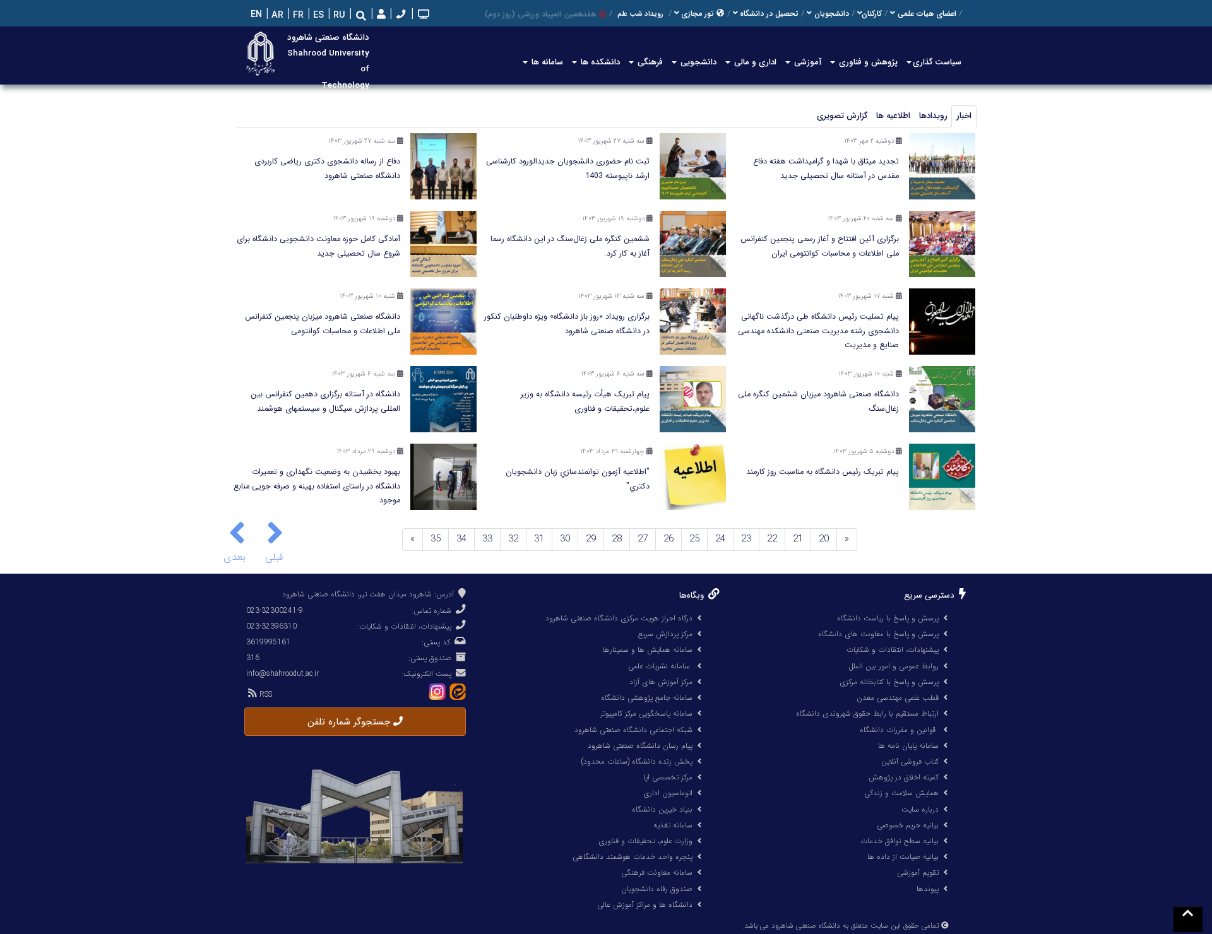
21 (798, 539)
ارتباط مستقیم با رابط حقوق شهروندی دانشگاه (867, 713)
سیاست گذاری (937, 62)
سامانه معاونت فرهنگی (656, 872)
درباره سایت (920, 809)
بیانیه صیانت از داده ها (903, 857)
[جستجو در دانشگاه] (361, 15)
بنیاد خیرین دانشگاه (662, 809)
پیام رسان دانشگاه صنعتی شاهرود (640, 746)
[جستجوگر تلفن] (399, 15)
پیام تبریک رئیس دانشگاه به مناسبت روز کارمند (822, 472)
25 (694, 539)
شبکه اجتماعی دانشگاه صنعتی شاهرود (633, 730)
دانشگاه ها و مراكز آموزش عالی (644, 905)
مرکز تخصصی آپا (667, 777)
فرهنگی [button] (649, 62)
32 (513, 539)
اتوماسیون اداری (667, 793)
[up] (1188, 919)
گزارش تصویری (842, 115)
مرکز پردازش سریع (665, 634)
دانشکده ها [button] (599, 62)
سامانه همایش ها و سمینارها (647, 650)
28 (617, 539)
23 (746, 539)
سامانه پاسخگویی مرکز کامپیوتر (646, 713)
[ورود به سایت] (380, 15)
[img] (274, 533)
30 (565, 539)
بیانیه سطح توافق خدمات (899, 841)
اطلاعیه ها (893, 115)
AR (276, 15)
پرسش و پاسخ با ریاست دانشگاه (888, 618)
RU (338, 15)
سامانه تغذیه (672, 825)
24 (720, 539)
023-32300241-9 (274, 611)
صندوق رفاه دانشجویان (656, 889)
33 (487, 539)
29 (591, 539)
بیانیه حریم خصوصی (908, 825)
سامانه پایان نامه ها (908, 746)
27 (643, 539)
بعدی (236, 557)
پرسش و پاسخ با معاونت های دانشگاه (878, 634)
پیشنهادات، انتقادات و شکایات (893, 650)
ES (317, 15)
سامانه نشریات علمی (660, 666)
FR (297, 15)
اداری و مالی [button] (754, 62)
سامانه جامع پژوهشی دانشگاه (646, 698)
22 (772, 539)
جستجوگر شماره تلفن (350, 722)
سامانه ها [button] (546, 62)
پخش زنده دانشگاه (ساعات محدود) (636, 761)
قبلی (274, 557)
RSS (264, 694)
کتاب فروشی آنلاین (910, 761)
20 (824, 539)
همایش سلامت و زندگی (901, 793)
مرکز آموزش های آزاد (660, 682)
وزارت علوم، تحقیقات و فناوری (645, 841)
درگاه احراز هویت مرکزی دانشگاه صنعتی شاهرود (618, 618)
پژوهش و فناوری (867, 62)
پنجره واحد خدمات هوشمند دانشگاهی (632, 857)
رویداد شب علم (640, 14)
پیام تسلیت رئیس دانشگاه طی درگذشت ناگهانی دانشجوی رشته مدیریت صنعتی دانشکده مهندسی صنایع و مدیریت (818, 331)
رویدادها (933, 115)
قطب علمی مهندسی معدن (898, 698)
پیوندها (928, 889)
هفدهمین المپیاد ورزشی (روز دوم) (540, 14)
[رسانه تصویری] (422, 15)
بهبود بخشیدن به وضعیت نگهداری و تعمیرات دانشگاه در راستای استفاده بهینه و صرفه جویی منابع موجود (317, 486)
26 (668, 539)
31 (539, 539)
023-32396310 (271, 626)
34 (461, 539)
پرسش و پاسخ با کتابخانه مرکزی (889, 682)
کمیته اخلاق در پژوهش (904, 777)
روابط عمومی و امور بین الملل (893, 666)
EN (255, 15)
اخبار (963, 115)
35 (436, 539)
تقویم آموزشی (918, 872)
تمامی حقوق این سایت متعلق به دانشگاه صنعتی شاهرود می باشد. (840, 925)
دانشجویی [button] (697, 62)
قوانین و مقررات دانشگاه (898, 730)
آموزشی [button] (806, 62)
